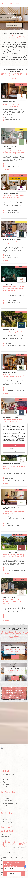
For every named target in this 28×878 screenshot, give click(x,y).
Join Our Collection (7, 817)
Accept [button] (14, 445)
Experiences (6, 782)
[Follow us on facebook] (7, 831)
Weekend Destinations (8, 774)
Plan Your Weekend (8, 798)
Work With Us (6, 819)
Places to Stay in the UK (9, 777)
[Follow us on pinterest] (10, 831)
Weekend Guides (7, 784)
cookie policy (21, 439)
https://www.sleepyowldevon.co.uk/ (13, 119)
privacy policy (8, 440)
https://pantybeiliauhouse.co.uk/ (13, 166)
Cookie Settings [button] (14, 448)
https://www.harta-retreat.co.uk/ (13, 212)
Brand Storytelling (7, 822)
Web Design (5, 852)
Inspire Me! (5, 779)
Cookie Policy (4, 861)
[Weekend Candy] (14, 3)
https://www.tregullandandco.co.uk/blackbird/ (16, 345)
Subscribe (5, 795)
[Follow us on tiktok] (12, 831)
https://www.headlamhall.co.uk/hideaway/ (15, 570)
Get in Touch (6, 786)
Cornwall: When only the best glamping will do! (15, 671)
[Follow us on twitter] (4, 831)
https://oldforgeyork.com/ (11, 257)
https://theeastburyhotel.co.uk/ (12, 525)
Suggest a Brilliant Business (10, 803)
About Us (5, 805)
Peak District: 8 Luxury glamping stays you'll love (15, 650)
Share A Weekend (7, 800)
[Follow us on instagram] (2, 831)
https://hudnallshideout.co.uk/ (12, 302)
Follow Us (5, 808)
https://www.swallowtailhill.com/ (13, 617)
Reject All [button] (14, 452)
